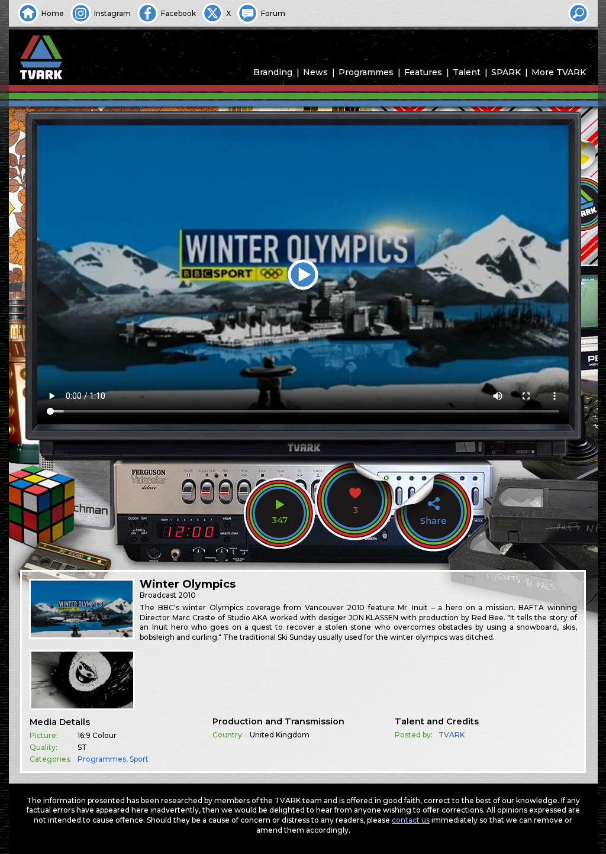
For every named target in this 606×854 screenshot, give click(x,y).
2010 (187, 595)
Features (423, 72)
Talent (467, 72)
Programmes (366, 72)
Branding (272, 72)
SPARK (506, 72)
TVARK (452, 734)
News (315, 72)
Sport (139, 759)
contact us (411, 820)
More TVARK (558, 72)
